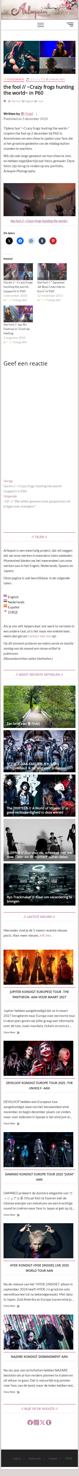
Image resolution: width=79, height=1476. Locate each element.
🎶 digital (27, 101)
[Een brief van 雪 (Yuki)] (39, 707)
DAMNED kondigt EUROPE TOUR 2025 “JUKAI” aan (39, 1177)
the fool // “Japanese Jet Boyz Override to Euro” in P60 (51, 286)
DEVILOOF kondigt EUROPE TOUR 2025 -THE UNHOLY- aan (39, 1085)
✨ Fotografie (14, 79)
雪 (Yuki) (27, 114)
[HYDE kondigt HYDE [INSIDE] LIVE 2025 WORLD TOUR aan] (38, 1241)
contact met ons (39, 636)
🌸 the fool (14, 101)
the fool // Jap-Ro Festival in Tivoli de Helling (17, 329)
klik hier (45, 935)
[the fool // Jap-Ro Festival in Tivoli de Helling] (18, 314)
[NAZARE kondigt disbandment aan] (38, 1333)
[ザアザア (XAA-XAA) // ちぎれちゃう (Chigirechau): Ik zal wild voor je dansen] (39, 751)
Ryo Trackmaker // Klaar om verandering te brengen (39, 899)
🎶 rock (38, 101)
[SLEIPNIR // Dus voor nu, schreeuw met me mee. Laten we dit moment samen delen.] (39, 840)
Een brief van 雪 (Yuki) (23, 723)
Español (53, 1458)
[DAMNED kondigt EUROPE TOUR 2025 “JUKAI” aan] (38, 1150)
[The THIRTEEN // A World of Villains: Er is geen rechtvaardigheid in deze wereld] (39, 796)
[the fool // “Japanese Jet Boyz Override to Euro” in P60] (52, 271)
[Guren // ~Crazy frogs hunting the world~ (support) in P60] (18, 271)
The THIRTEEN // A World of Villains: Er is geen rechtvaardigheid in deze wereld (37, 810)
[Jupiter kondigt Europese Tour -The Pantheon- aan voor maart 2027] (38, 968)
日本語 (68, 1458)
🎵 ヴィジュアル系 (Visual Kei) (45, 79)
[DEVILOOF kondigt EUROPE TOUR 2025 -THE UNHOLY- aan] (38, 1059)
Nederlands (35, 1458)
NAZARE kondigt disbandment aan (39, 1356)
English (17, 1458)
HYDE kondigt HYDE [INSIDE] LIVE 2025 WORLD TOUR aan (39, 1268)
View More (9, 1032)
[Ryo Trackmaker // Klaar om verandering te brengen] (39, 884)
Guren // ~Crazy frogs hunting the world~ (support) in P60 (18, 286)
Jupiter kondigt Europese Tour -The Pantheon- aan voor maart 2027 (39, 994)
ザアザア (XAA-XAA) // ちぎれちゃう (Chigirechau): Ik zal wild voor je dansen (36, 765)
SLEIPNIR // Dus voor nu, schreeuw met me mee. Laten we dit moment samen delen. (39, 854)
